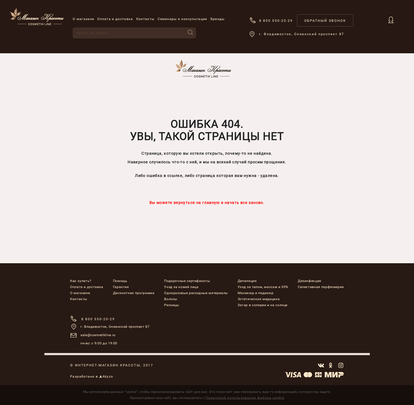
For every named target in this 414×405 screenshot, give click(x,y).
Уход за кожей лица (181, 287)
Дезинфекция (309, 281)
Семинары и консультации (182, 19)
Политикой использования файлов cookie (245, 398)
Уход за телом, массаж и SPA (263, 287)
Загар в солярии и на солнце (262, 305)
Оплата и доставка (115, 19)
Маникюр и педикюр (256, 293)
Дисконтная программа (134, 293)
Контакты (145, 19)
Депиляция (247, 281)
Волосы (170, 299)
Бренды (217, 19)
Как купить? (80, 281)
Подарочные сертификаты (187, 281)
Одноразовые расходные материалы (196, 293)
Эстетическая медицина (259, 299)
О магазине (83, 19)
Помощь (120, 281)
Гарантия (121, 287)
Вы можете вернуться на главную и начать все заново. (207, 202)
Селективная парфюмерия (321, 287)
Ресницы (171, 305)
